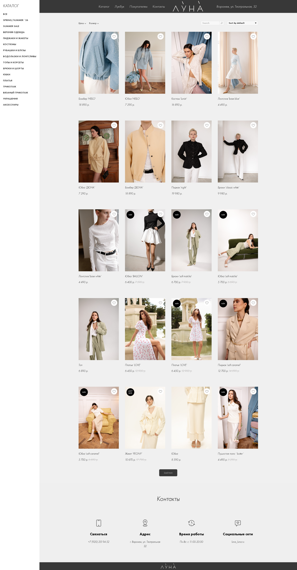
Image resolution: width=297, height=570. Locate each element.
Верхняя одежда (14, 32)
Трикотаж (9, 86)
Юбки (6, 74)
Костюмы (9, 44)
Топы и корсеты (13, 62)
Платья (7, 80)
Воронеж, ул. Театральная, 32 (236, 6)
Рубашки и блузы (14, 50)
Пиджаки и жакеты (15, 38)
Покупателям (138, 6)
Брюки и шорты (13, 68)
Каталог (104, 6)
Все (5, 14)
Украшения (10, 98)
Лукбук (119, 6)
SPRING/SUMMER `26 (15, 20)
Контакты (159, 6)
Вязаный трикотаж (15, 92)
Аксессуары (10, 104)
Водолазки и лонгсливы (19, 56)
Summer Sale (11, 26)
